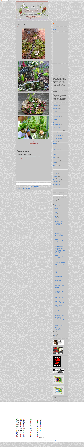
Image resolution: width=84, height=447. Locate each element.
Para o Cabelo (55, 173)
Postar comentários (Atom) (35, 186)
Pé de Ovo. (56, 271)
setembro (56, 209)
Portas (56, 277)
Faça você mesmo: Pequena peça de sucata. (59, 231)
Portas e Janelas (55, 181)
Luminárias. (57, 311)
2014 (55, 204)
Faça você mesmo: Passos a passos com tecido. (59, 269)
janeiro (56, 220)
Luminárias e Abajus (56, 160)
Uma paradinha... (57, 296)
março (56, 217)
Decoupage (55, 140)
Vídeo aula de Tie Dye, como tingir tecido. (59, 325)
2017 (55, 200)
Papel (54, 170)
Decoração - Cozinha (56, 127)
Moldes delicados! (58, 252)
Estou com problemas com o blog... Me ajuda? (59, 329)
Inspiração (56, 239)
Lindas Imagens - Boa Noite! (59, 310)
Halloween (54, 154)
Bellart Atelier (56, 23)
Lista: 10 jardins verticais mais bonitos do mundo (59, 229)
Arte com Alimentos (56, 108)
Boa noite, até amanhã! (58, 267)
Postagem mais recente (21, 183)
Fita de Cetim (55, 151)
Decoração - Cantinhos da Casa (58, 125)
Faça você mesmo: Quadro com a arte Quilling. (60, 224)
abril (56, 216)
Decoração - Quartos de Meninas (58, 132)
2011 (55, 334)
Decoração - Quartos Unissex (57, 133)
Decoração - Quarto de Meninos (58, 130)
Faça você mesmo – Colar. (59, 288)
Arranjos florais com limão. (59, 235)
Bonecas (54, 111)
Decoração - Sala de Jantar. (59, 297)
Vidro (54, 190)
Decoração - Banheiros (56, 124)
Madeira (54, 162)
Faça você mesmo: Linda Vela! (59, 279)
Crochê (56, 272)
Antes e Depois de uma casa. (59, 321)
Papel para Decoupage (56, 171)
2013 (55, 331)
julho (56, 212)
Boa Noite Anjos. (57, 287)
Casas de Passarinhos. (58, 305)
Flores (54, 152)
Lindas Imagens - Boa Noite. (59, 291)
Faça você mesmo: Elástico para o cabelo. (59, 257)
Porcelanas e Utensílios (57, 179)
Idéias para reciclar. (58, 280)
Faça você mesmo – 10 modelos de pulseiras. (58, 318)
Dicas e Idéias (55, 141)
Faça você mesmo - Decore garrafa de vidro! (59, 323)
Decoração (55, 122)
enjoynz (48, 440)
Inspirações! (57, 306)
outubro (56, 208)
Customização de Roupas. (59, 312)
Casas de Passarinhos (56, 114)
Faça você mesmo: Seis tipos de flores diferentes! (60, 251)
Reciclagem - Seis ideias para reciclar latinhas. (59, 247)
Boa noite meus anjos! (58, 276)
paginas (54, 168)
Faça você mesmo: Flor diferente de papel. (58, 234)
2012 (55, 332)
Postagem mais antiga (46, 183)
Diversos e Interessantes (57, 144)
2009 (55, 336)
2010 (55, 335)
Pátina (54, 178)
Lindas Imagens (55, 159)
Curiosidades (55, 119)
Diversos (54, 143)
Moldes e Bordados (56, 165)
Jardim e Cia (55, 157)
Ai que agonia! (57, 327)
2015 (55, 203)
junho (56, 213)
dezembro (56, 205)
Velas (54, 187)
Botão (54, 113)
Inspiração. (56, 255)
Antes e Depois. (55, 105)
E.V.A (54, 146)
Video (54, 189)
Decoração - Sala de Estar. (57, 135)
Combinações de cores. (57, 116)
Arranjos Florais (55, 106)
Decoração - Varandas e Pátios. (58, 138)
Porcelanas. (57, 275)
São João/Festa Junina (56, 184)
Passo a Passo (55, 176)
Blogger (55, 440)
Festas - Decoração (56, 149)
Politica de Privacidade (56, 398)
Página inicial (33, 183)
